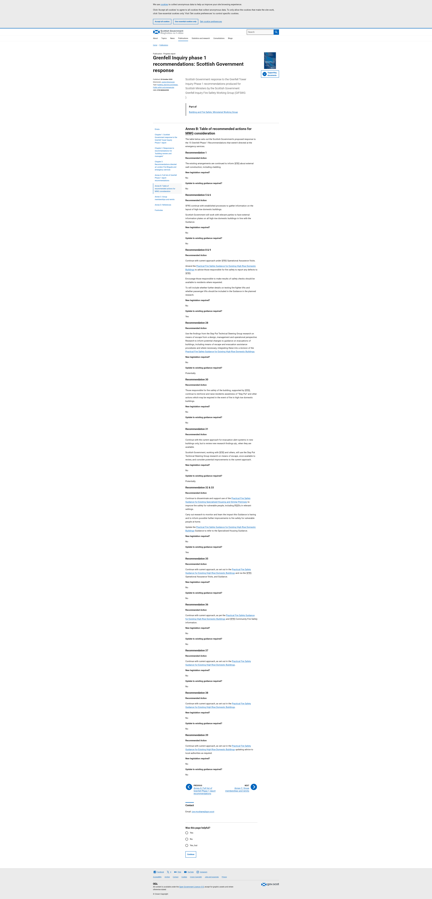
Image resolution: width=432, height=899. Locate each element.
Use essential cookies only (185, 21)
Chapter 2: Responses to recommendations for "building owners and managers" (164, 152)
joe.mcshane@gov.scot (203, 811)
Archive (167, 877)
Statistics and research (201, 38)
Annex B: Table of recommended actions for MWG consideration (165, 188)
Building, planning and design (167, 85)
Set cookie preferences (211, 21)
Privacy (224, 877)
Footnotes (159, 210)
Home (155, 45)
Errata (157, 129)
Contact (175, 877)
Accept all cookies (162, 21)
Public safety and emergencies (163, 87)
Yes (191, 832)
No (191, 839)
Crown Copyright (196, 877)
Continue (190, 854)
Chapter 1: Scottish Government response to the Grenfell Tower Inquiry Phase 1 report (166, 139)
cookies (164, 4)
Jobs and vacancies (212, 877)
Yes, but (193, 845)
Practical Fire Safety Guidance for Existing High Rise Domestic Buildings (219, 351)
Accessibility (157, 877)
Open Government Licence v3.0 (191, 887)
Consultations (218, 38)
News (172, 38)
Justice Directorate (168, 82)
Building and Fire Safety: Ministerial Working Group (213, 112)
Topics (164, 38)
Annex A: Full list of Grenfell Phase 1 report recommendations (166, 178)
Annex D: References (163, 205)
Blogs (230, 38)
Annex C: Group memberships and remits (164, 198)
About (155, 38)
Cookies (184, 877)
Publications (183, 38)
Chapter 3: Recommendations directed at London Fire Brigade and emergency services (166, 166)
